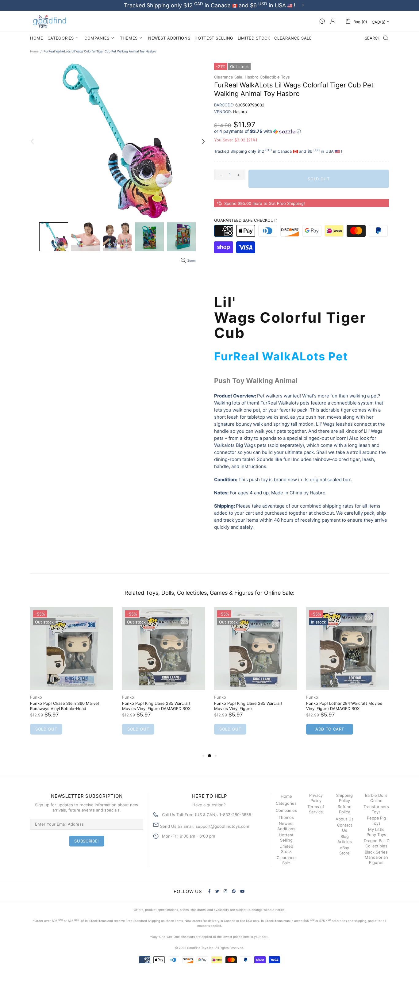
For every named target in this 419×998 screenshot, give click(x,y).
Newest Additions (286, 826)
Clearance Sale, (229, 77)
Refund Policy (345, 809)
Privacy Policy (316, 798)
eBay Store (344, 850)
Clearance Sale (286, 860)
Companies (286, 810)
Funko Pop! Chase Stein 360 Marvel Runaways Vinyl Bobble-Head (64, 706)
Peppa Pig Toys (376, 821)
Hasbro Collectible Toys (267, 77)
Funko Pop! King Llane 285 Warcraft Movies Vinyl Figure (248, 706)
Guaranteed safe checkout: (245, 220)
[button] (301, 131)
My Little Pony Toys (376, 832)
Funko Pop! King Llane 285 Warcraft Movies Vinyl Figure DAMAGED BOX (156, 706)
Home (34, 51)
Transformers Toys (376, 809)
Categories (286, 803)
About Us (345, 818)
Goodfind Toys (49, 21)
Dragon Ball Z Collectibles (376, 843)
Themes (286, 817)
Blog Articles (344, 839)
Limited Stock (286, 849)
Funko (36, 697)
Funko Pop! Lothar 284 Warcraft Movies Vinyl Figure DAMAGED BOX (344, 706)
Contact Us (344, 828)
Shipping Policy (344, 798)
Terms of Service (315, 809)
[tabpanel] (71, 677)
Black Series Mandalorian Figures (376, 857)
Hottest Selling (286, 837)
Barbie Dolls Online (376, 798)
